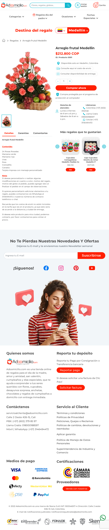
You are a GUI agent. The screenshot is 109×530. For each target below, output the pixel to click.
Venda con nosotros (76, 488)
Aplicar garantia (66, 434)
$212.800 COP (67, 54)
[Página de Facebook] (46, 268)
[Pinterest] (76, 268)
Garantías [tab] (23, 133)
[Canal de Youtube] (92, 268)
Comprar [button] (76, 87)
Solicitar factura (71, 387)
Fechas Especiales (90, 16)
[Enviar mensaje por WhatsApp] (103, 517)
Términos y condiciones (71, 413)
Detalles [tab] (9, 133)
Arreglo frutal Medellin (34, 40)
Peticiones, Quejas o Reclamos (75, 421)
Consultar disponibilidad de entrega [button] (77, 74)
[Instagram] (61, 268)
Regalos (14, 40)
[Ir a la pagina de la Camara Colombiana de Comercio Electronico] (76, 472)
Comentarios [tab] (40, 133)
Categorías (15, 16)
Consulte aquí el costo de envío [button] (76, 68)
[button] (6, 121)
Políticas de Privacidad (70, 417)
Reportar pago (70, 370)
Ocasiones (67, 16)
